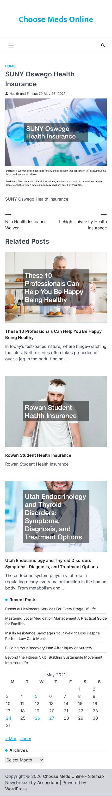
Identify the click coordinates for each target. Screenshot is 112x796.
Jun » (25, 738)
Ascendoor (48, 782)
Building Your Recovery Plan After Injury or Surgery (48, 648)
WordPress (16, 788)
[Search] (103, 45)
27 (51, 718)
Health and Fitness (23, 94)
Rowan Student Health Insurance (38, 455)
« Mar (10, 738)
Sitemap (96, 776)
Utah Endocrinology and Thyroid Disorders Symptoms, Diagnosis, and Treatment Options (51, 563)
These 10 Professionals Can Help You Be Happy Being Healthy (53, 334)
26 (37, 718)
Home (10, 66)
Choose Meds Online (56, 19)
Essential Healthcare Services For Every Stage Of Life (50, 609)
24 (8, 718)
